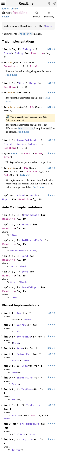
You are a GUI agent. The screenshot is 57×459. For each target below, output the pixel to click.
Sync (24, 271)
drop (11, 92)
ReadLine (26, 3)
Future (32, 144)
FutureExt (24, 354)
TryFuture (33, 405)
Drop (32, 83)
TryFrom (27, 389)
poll (11, 167)
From (20, 348)
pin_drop (14, 107)
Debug (27, 49)
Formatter (10, 66)
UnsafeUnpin (30, 287)
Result (34, 66)
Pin (32, 107)
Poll (7, 174)
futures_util (8, 8)
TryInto (27, 439)
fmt (10, 62)
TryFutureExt (29, 423)
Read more (11, 74)
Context (32, 171)
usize (38, 153)
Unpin (21, 144)
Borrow (21, 324)
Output (15, 153)
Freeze (26, 224)
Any (19, 313)
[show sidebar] (3, 3)
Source (6, 16)
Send (24, 256)
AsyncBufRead (26, 140)
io (17, 8)
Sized (48, 25)
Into (24, 365)
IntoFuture (25, 377)
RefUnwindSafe (31, 240)
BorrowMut (24, 336)
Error (7, 156)
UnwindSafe (31, 215)
